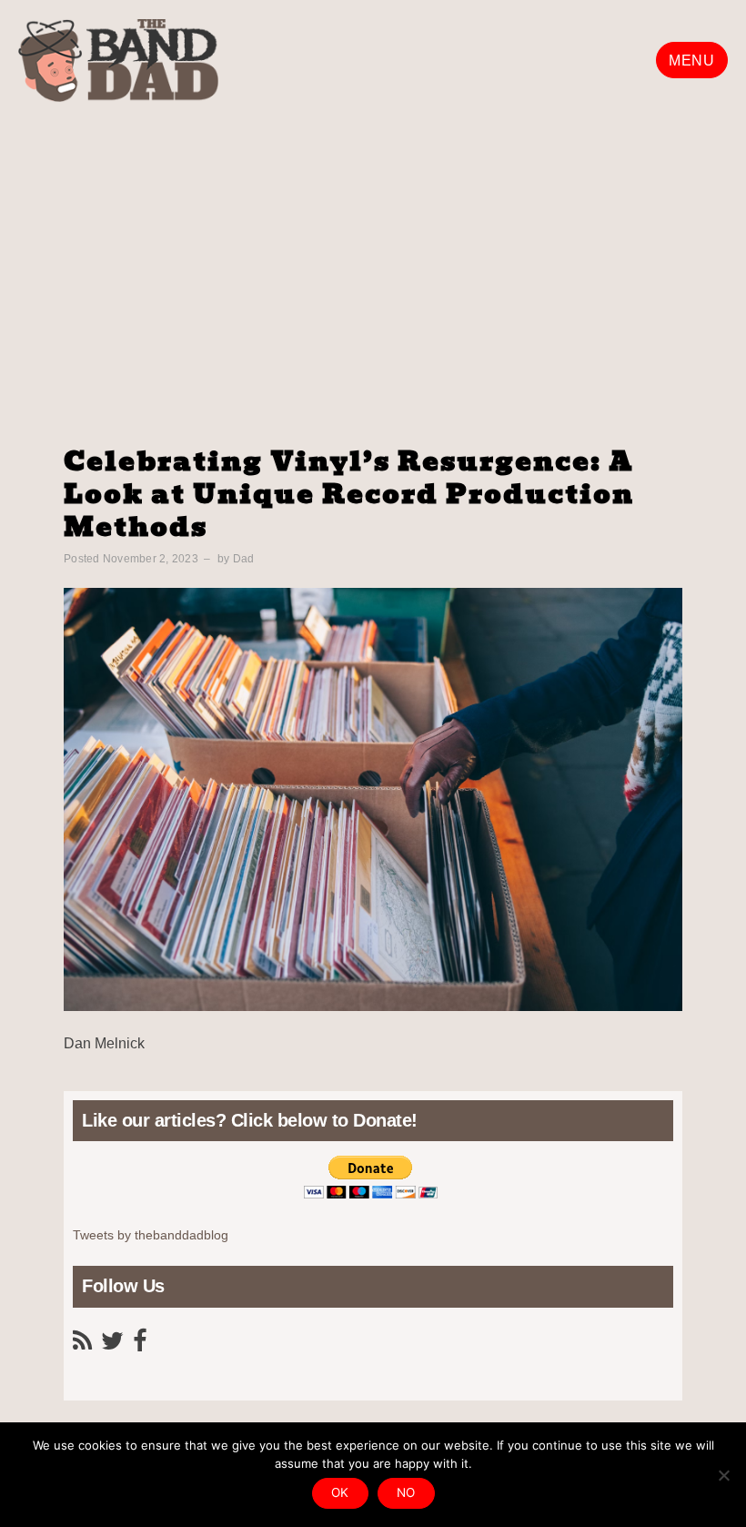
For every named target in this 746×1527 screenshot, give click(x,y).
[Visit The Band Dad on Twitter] (112, 1345)
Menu (691, 60)
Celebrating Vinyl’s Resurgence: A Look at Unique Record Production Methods (349, 494)
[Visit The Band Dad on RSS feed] (82, 1345)
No (406, 1492)
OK (340, 1492)
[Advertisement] (373, 247)
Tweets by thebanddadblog (150, 1235)
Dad (244, 558)
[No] (723, 1475)
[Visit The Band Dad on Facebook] (139, 1345)
